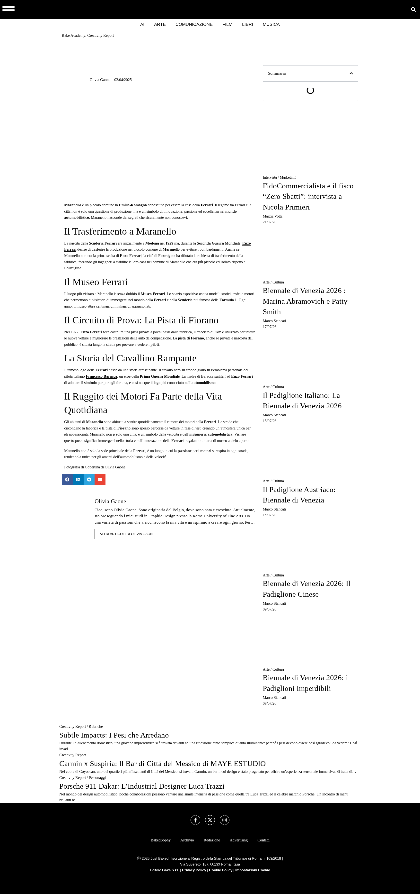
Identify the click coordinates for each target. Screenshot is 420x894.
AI (142, 24)
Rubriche (96, 726)
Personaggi (97, 777)
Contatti (263, 840)
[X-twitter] (210, 820)
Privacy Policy (194, 870)
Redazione (212, 840)
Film (227, 24)
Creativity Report (72, 726)
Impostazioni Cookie (252, 870)
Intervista (270, 177)
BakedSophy (161, 840)
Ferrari (207, 205)
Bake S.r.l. (170, 870)
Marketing (288, 177)
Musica (271, 24)
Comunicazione (194, 24)
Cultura (278, 282)
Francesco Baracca (101, 376)
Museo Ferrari (153, 294)
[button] (413, 9)
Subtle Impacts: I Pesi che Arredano (114, 735)
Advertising (239, 840)
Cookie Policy (220, 870)
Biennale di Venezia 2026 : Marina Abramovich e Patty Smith (305, 301)
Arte (160, 24)
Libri (247, 24)
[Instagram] (224, 820)
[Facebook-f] (195, 820)
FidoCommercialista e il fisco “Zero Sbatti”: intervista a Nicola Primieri (308, 196)
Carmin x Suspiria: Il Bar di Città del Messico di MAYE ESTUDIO (162, 763)
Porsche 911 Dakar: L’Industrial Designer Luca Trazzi (142, 786)
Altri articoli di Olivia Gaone (127, 534)
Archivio (187, 840)
